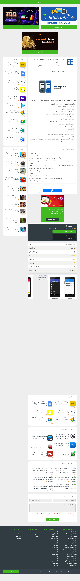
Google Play (69, 241)
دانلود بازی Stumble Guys (70, 549)
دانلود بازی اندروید (72, 538)
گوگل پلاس (35, 545)
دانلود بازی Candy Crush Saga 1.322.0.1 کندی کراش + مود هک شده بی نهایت (12, 185)
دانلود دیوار (55, 547)
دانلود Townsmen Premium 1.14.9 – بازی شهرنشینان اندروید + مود (39, 484)
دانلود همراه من (54, 565)
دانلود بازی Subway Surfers (70, 558)
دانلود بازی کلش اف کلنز (71, 567)
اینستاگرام (36, 538)
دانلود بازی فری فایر (72, 543)
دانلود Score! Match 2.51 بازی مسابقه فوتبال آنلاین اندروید (39, 494)
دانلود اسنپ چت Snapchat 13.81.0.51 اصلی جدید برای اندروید (40, 415)
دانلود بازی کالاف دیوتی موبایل (70, 556)
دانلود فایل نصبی (68, 234)
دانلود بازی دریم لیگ (72, 545)
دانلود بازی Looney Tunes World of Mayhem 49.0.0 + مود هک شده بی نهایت (39, 475)
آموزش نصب (69, 237)
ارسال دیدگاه (51, 526)
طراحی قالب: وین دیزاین (10, 578)
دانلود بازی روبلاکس (72, 547)
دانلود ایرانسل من (54, 563)
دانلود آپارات (55, 572)
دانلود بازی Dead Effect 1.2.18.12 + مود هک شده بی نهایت (12, 203)
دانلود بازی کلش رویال (72, 570)
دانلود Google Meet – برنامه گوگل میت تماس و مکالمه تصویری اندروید (39, 424)
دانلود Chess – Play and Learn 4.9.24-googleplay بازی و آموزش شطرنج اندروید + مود (12, 230)
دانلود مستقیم (51, 222)
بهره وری (54, 71)
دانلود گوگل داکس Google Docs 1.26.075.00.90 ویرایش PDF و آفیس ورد (39, 406)
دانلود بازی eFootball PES (71, 554)
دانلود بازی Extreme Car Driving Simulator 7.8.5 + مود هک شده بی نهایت (12, 221)
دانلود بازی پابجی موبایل (71, 540)
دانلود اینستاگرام (54, 545)
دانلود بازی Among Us (71, 563)
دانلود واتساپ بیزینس (53, 556)
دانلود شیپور (55, 570)
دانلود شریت (55, 561)
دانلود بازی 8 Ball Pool (71, 561)
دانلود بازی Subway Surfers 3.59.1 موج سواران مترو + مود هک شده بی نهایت (12, 194)
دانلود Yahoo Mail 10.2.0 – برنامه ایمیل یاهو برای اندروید (12, 100)
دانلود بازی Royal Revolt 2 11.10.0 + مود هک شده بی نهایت (13, 212)
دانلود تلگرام (55, 540)
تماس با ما (18, 543)
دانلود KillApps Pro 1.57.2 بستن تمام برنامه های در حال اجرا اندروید (12, 134)
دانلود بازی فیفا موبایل (72, 572)
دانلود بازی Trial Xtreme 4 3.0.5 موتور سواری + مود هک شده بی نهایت (12, 176)
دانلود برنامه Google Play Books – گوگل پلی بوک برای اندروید (12, 107)
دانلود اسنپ (55, 549)
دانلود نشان (55, 552)
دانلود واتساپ (55, 543)
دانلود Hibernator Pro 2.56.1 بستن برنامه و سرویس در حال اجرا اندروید (12, 143)
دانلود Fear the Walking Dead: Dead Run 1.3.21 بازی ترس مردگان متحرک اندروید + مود (62, 475)
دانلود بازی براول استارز (71, 565)
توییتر (36, 543)
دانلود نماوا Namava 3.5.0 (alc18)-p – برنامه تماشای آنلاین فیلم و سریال (61, 449)
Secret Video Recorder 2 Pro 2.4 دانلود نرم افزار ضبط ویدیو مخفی (39, 449)
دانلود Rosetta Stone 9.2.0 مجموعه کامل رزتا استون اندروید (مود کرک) (62, 406)
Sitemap (18, 545)
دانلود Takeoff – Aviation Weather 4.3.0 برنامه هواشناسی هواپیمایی (39, 441)
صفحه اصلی (18, 538)
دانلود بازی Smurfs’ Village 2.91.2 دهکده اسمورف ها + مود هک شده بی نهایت (12, 239)
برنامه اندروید (61, 71)
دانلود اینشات (55, 554)
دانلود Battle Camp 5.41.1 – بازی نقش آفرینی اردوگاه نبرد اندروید (12, 168)
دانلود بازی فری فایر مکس (71, 552)
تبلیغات (19, 540)
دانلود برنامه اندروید (53, 538)
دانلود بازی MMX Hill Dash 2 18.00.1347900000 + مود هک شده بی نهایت (62, 493)
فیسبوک (36, 540)
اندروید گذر (40, 2)
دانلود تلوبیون (55, 567)
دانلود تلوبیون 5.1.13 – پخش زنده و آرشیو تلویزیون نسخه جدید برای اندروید (39, 458)
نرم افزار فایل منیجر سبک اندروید (65, 188)
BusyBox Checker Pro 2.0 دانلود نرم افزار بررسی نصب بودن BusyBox (61, 458)
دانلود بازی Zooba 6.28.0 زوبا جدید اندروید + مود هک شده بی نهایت (11, 159)
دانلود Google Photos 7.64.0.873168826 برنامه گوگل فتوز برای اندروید (62, 424)
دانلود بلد (56, 558)
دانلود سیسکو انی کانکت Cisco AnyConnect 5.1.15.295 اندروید (61, 416)
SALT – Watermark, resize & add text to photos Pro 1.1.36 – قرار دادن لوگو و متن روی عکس (61, 441)
